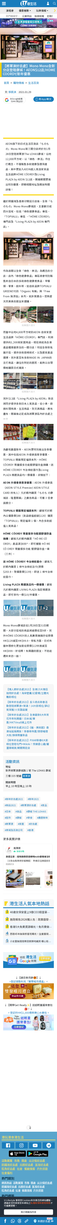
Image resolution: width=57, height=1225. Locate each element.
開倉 (24, 1160)
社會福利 (7, 1173)
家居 (21, 823)
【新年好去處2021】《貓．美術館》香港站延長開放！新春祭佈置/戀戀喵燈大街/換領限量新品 (27, 731)
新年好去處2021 (14, 799)
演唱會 (10, 10)
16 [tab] (34, 27)
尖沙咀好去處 (37, 1160)
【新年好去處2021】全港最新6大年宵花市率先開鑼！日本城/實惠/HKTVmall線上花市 (27, 718)
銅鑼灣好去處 (10, 1165)
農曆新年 (43, 817)
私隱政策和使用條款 (41, 1202)
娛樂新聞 (39, 16)
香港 (31, 830)
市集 (17, 1160)
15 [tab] (30, 27)
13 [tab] (24, 27)
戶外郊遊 (42, 1169)
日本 (8, 811)
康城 (19, 817)
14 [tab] (27, 27)
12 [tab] (37, 23)
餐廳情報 (29, 1169)
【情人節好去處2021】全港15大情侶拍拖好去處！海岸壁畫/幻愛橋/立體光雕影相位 (27, 693)
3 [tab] (27, 19)
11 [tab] (34, 23)
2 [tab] (24, 19)
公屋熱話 (27, 16)
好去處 (33, 823)
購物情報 (18, 83)
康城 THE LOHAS (37, 811)
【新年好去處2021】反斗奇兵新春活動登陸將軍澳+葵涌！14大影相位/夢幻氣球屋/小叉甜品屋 (28, 705)
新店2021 (11, 805)
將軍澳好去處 (29, 805)
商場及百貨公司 (14, 830)
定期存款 (51, 16)
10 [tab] (30, 23)
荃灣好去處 (41, 1165)
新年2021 (34, 799)
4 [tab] (30, 19)
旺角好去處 (8, 1169)
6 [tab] (37, 19)
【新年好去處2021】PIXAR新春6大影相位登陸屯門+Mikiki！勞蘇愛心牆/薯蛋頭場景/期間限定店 (27, 744)
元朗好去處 (26, 1165)
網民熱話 (7, 1183)
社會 (19, 1169)
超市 (8, 817)
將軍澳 (26, 776)
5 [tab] (34, 19)
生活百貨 (33, 83)
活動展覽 (7, 1160)
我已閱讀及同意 (28, 1212)
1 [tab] (21, 19)
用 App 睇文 (45, 99)
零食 (30, 817)
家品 (44, 805)
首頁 (6, 83)
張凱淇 (12, 92)
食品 (19, 811)
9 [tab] (27, 23)
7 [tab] (21, 23)
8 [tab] (24, 23)
